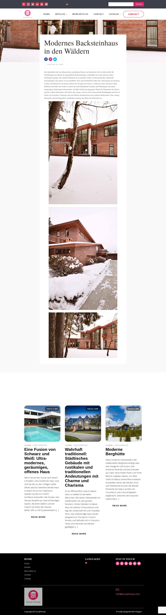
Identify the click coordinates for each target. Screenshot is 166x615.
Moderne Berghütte (115, 451)
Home (46, 14)
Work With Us (80, 14)
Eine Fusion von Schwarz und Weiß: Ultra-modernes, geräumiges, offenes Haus (40, 460)
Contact (99, 14)
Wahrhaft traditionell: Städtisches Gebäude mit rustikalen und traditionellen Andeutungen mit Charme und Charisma (81, 467)
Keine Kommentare (40, 445)
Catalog (114, 14)
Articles (60, 14)
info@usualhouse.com (128, 594)
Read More (38, 517)
